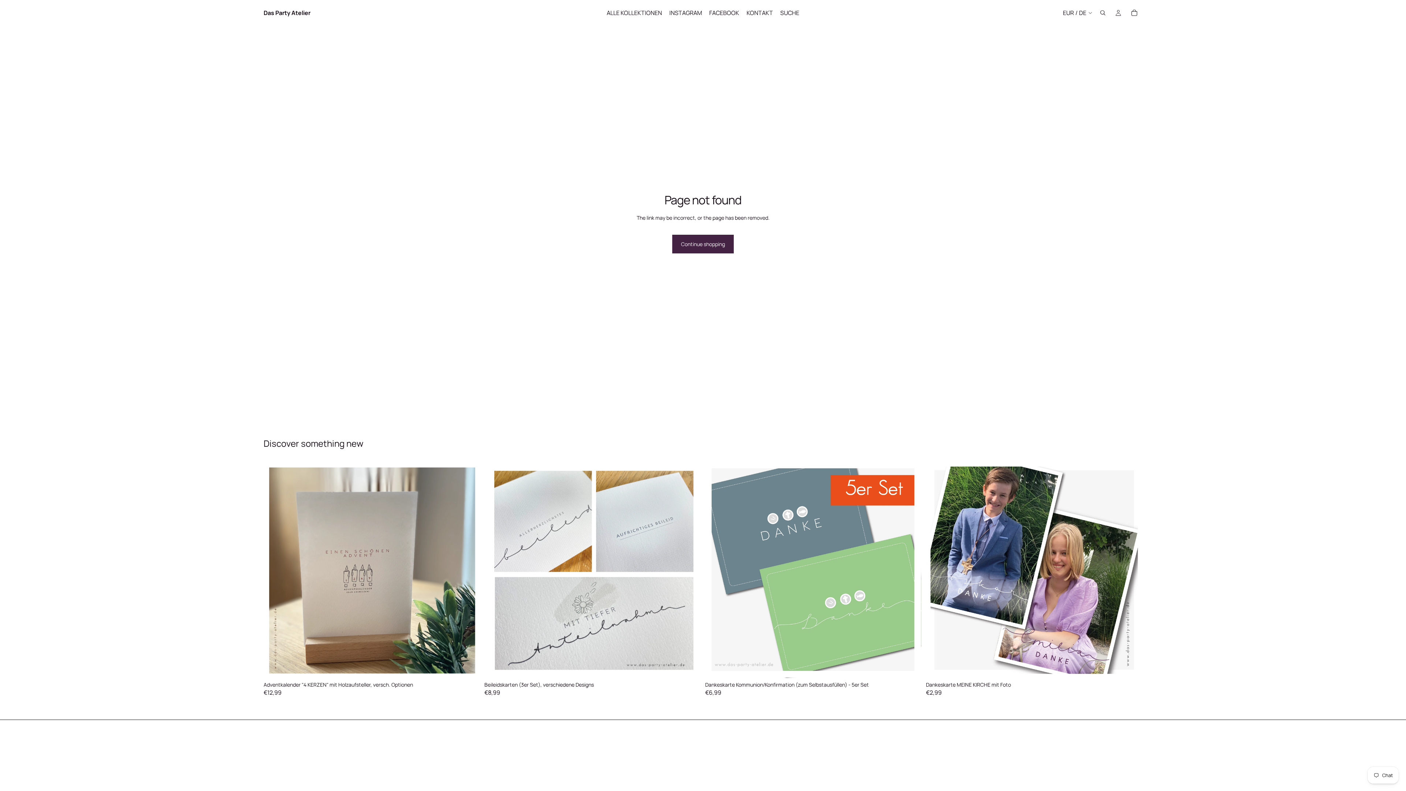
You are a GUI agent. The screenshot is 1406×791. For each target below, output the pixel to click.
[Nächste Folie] (469, 570)
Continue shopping (703, 244)
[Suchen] (1103, 13)
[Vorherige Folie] (275, 570)
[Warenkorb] (1134, 13)
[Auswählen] (468, 666)
